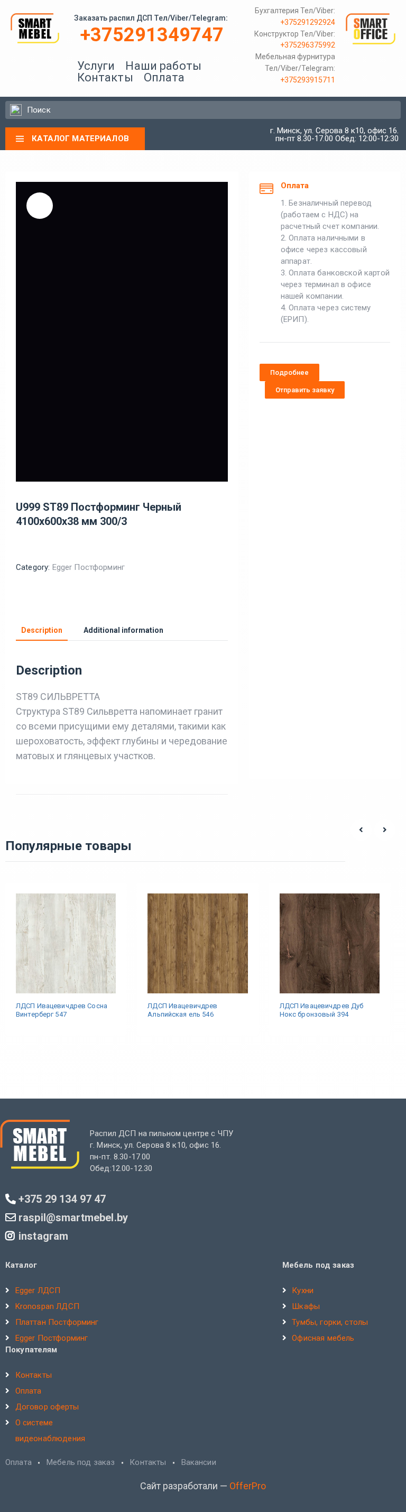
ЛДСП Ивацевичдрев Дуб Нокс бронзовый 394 (322, 1010)
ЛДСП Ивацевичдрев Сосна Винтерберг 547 (61, 1010)
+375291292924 (307, 22)
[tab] (42, 630)
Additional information (123, 630)
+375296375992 (307, 45)
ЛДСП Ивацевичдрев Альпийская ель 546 (182, 1010)
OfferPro (247, 1485)
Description (41, 630)
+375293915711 (307, 80)
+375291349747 (152, 35)
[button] (289, 372)
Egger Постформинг (88, 567)
